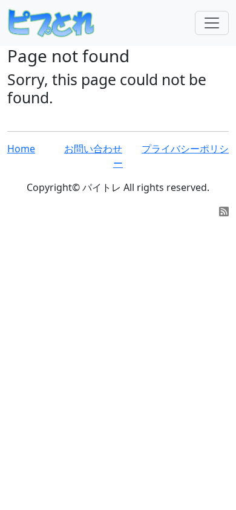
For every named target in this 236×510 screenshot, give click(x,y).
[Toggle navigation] (212, 23)
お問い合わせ (93, 148)
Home (21, 148)
